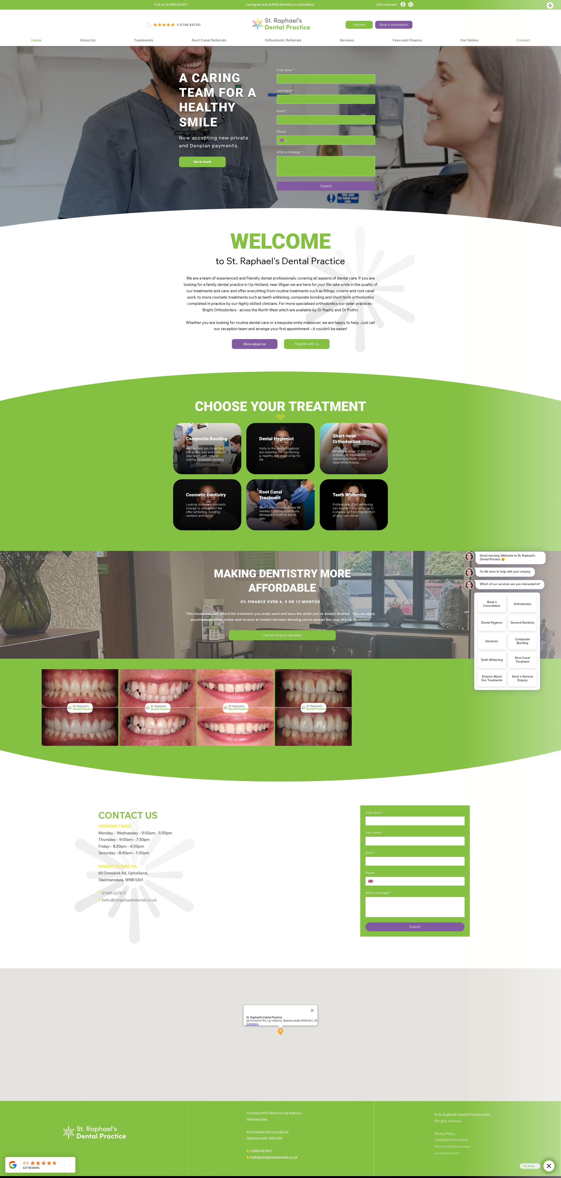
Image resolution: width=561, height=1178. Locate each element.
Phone (281, 132)
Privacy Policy (445, 1133)
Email (281, 111)
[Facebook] (403, 4)
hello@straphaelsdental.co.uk (274, 1157)
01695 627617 (261, 1150)
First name (285, 70)
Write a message (289, 152)
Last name (285, 91)
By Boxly (529, 1165)
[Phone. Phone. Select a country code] (284, 140)
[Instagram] (410, 4)
